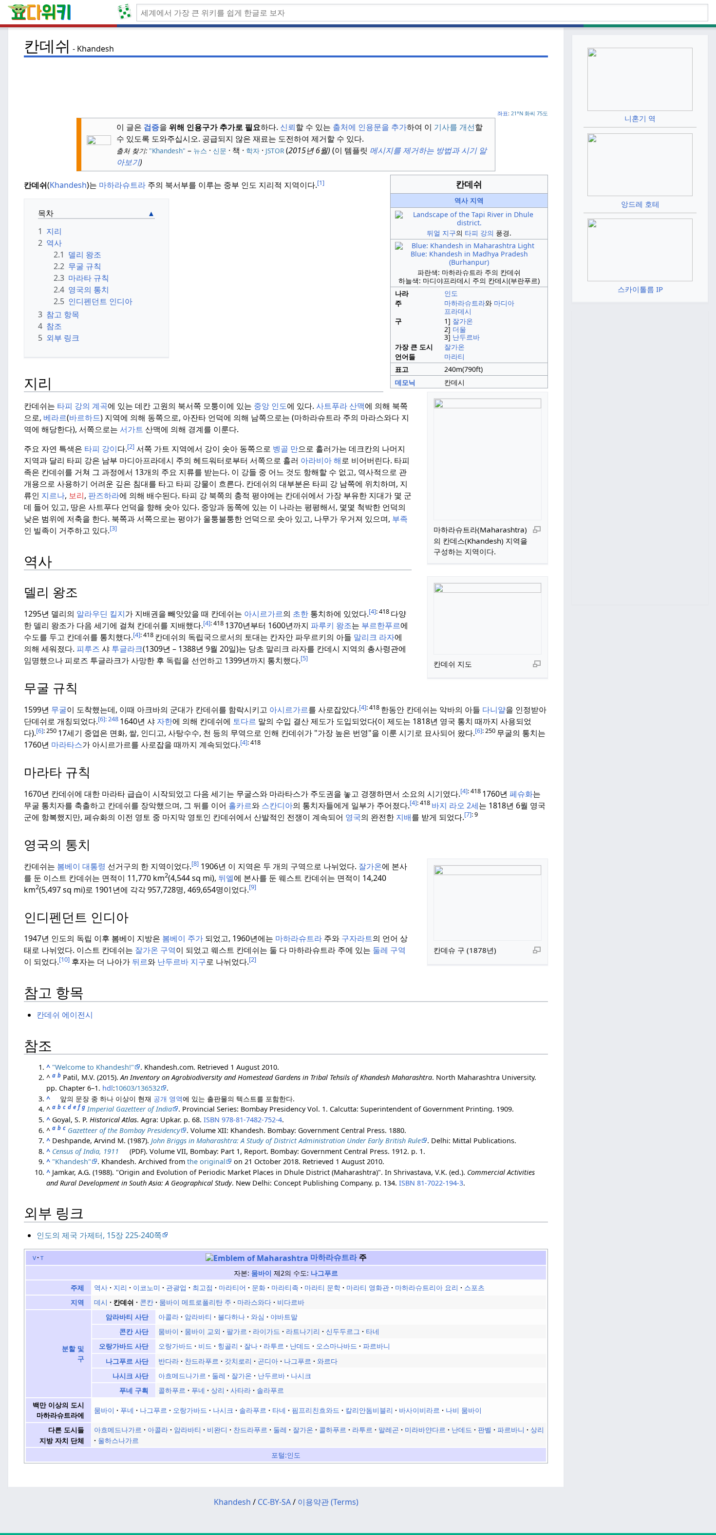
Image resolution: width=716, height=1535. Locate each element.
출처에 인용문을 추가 (370, 127)
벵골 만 (285, 448)
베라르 (55, 417)
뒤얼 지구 (441, 233)
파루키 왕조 (331, 625)
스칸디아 (277, 805)
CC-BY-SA (274, 1502)
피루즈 (89, 648)
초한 (300, 613)
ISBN (212, 1119)
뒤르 (140, 961)
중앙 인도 (270, 406)
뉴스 (200, 150)
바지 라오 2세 (455, 805)
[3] (113, 528)
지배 (404, 817)
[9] (252, 886)
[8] (195, 863)
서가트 (131, 429)
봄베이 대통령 (81, 866)
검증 (151, 127)
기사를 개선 (454, 127)
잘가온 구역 (155, 950)
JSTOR (274, 150)
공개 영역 (168, 1098)
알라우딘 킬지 (100, 613)
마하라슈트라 (464, 303)
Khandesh (68, 185)
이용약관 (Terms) (328, 1502)
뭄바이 (261, 1273)
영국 (353, 817)
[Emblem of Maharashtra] (257, 1257)
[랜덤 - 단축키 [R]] (126, 12)
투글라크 (126, 648)
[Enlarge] (537, 529)
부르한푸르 (380, 625)
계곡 (100, 406)
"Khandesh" (166, 150)
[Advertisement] (286, 83)
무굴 (59, 709)
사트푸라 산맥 (340, 406)
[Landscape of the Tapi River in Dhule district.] (469, 218)
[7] (467, 814)
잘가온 (462, 321)
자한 (164, 721)
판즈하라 (103, 495)
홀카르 (240, 805)
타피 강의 (479, 233)
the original (206, 1161)
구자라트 (357, 938)
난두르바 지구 (181, 961)
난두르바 (466, 337)
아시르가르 (263, 613)
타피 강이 (100, 448)
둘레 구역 (389, 950)
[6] (101, 718)
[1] (320, 182)
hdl (107, 1088)
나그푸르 (324, 1273)
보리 (76, 495)
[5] (304, 658)
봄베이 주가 (182, 938)
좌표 (502, 113)
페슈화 (521, 793)
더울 (459, 329)
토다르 (244, 721)
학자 (253, 150)
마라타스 (66, 744)
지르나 (53, 495)
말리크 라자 (374, 637)
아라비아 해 (321, 460)
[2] (130, 446)
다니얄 (494, 709)
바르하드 (84, 417)
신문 (219, 150)
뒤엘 (226, 878)
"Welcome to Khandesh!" (93, 1067)
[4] (372, 611)
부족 (400, 518)
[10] (64, 959)
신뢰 (288, 127)
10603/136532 (137, 1088)
